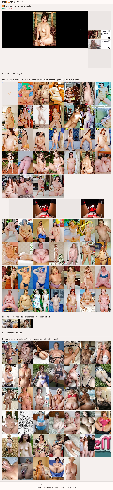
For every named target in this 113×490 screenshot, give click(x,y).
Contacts (40, 487)
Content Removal (49, 487)
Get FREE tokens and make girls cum (105, 33)
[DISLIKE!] (9, 9)
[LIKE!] (3, 9)
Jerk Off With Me (105, 41)
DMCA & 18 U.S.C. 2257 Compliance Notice (66, 487)
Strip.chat (103, 37)
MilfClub (8, 1)
